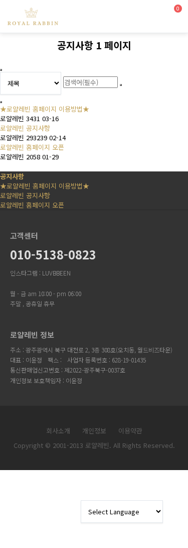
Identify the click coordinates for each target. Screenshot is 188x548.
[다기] (1, 102)
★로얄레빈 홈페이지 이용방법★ (44, 109)
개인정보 (94, 430)
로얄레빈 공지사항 (25, 128)
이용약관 (130, 430)
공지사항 (12, 176)
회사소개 (58, 430)
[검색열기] (148, 14)
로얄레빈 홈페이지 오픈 (32, 147)
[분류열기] (126, 14)
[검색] (121, 85)
